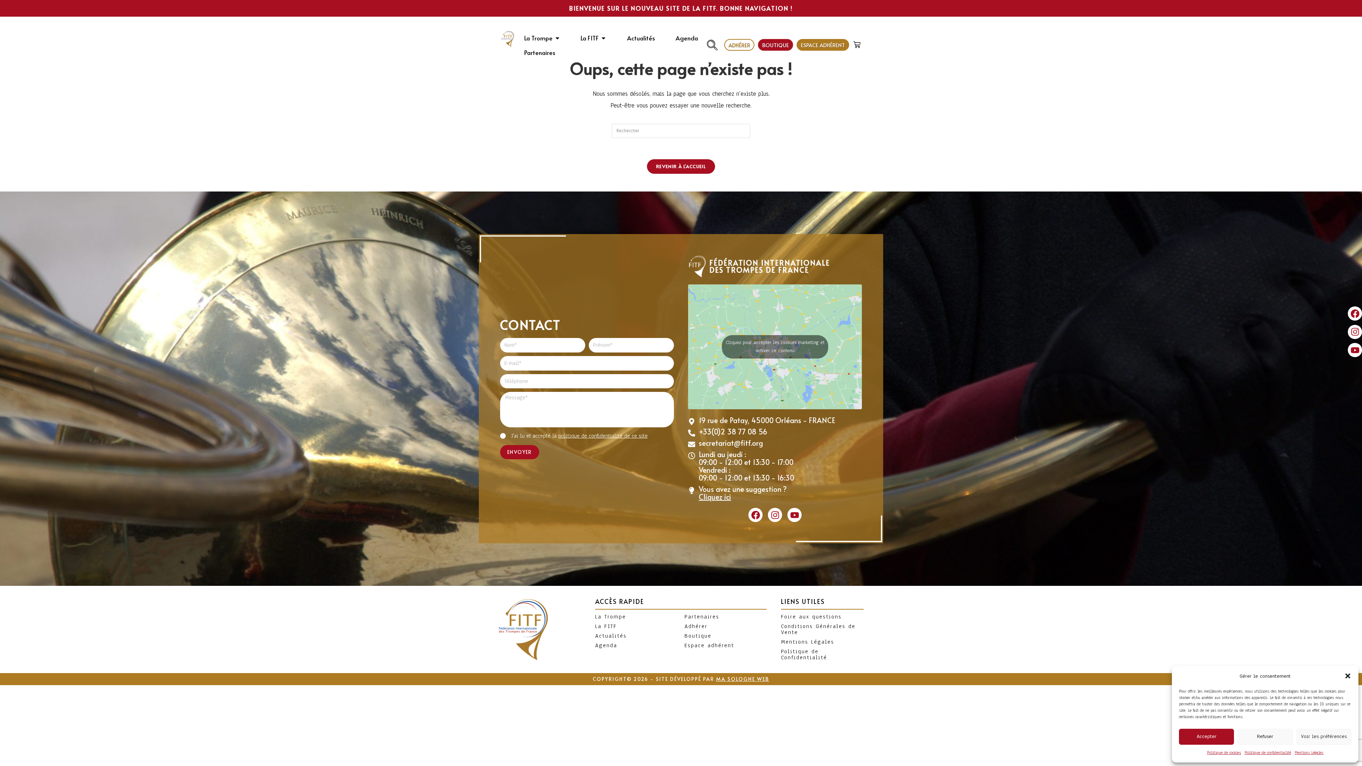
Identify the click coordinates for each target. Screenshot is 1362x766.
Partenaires (702, 617)
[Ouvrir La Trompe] (557, 38)
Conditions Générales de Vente (818, 629)
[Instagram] (1355, 332)
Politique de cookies (1224, 752)
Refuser (1265, 736)
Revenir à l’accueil (681, 166)
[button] (1347, 675)
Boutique (698, 636)
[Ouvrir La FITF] (603, 38)
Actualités (611, 636)
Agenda (606, 645)
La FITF (606, 626)
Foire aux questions (811, 617)
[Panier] (858, 43)
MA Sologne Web (742, 679)
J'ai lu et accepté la (579, 435)
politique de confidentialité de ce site (603, 435)
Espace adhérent (709, 645)
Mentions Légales (1309, 752)
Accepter (1207, 736)
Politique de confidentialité (1268, 752)
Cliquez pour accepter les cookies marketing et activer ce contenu (775, 346)
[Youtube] (1355, 350)
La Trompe (610, 617)
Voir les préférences (1324, 736)
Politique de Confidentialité (804, 654)
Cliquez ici (715, 497)
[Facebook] (1355, 313)
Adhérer (696, 626)
